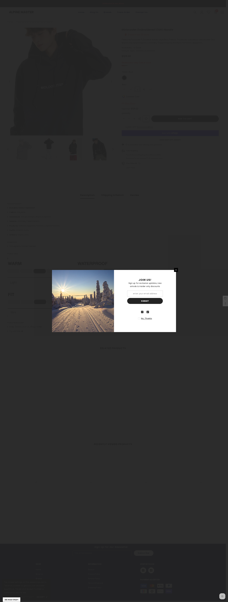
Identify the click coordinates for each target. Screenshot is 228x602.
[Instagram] (142, 312)
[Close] (176, 270)
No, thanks (146, 318)
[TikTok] (148, 312)
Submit (145, 301)
